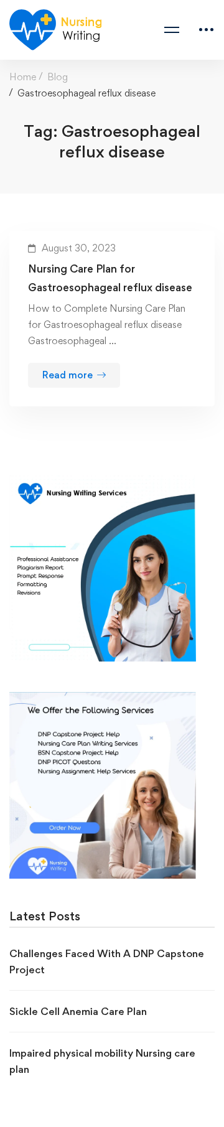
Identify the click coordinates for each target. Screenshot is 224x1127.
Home (22, 77)
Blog (57, 77)
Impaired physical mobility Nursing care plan (102, 1061)
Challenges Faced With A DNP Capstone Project (106, 961)
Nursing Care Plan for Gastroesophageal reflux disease (110, 278)
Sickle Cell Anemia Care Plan (78, 1011)
